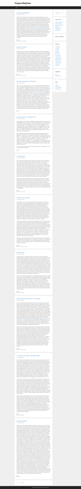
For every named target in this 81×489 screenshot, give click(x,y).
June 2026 (57, 49)
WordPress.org (58, 89)
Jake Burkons (28, 57)
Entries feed (57, 86)
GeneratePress (46, 487)
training (24, 191)
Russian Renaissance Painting (26, 81)
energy (26, 246)
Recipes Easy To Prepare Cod (26, 117)
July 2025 (57, 65)
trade (25, 349)
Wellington (46, 337)
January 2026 (57, 56)
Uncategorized (58, 75)
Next (23, 482)
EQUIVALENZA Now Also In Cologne (28, 298)
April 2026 (57, 52)
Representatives (22, 421)
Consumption (21, 156)
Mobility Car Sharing (23, 198)
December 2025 (58, 58)
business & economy (21, 349)
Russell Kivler (43, 96)
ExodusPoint (28, 122)
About (17, 7)
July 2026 (57, 48)
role (22, 191)
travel (18, 75)
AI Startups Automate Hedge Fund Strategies (34, 27)
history (20, 191)
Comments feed (58, 87)
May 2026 (57, 51)
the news (19, 476)
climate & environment (21, 246)
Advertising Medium (23, 13)
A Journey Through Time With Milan (28, 355)
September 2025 (58, 62)
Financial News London (39, 91)
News (18, 74)
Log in (56, 84)
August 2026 (57, 46)
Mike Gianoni (30, 94)
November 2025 (58, 59)
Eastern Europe (22, 47)
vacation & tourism (23, 75)
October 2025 (57, 61)
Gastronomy (21, 252)
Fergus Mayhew (23, 3)
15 (20, 482)
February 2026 (58, 55)
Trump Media (20, 71)
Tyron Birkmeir (47, 166)
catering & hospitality (21, 292)
